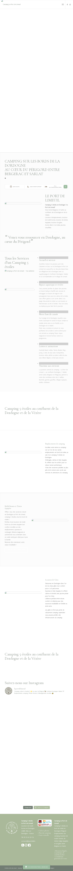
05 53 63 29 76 (29, 837)
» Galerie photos (43, 831)
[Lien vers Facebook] (67, 4)
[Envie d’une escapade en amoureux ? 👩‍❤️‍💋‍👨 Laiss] (20, 760)
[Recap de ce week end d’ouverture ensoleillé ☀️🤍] (52, 777)
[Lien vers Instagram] (70, 4)
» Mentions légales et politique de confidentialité (60, 853)
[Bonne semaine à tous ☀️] (20, 742)
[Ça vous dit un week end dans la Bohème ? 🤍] (52, 724)
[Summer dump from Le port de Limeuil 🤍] (20, 706)
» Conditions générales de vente (60, 857)
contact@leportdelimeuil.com (30, 841)
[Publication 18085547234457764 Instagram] (52, 706)
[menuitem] (63, 4)
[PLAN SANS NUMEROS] (20, 290)
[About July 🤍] (20, 724)
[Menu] (63, 4)
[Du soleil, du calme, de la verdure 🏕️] (52, 742)
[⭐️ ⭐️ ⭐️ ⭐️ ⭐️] (52, 760)
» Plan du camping (44, 833)
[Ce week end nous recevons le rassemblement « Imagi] (20, 777)
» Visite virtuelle (43, 835)
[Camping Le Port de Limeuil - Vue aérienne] (20, 271)
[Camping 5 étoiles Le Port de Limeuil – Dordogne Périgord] (11, 4)
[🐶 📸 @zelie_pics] (52, 795)
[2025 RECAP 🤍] (20, 795)
